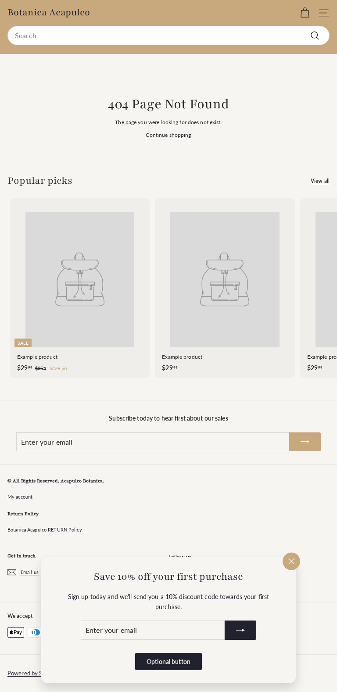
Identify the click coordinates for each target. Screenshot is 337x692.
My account (19, 496)
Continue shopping (168, 135)
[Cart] (304, 13)
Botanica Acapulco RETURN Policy (44, 529)
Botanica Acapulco (48, 13)
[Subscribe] (240, 630)
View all (320, 181)
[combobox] (168, 35)
